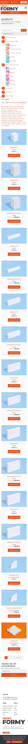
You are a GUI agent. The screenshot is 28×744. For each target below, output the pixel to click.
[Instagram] (22, 2)
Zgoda (8, 741)
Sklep (12, 22)
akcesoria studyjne (18, 106)
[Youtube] (24, 2)
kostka (9, 113)
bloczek (3, 108)
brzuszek (16, 108)
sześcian (13, 122)
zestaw (13, 124)
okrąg (19, 115)
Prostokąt (11, 118)
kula (16, 113)
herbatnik (18, 111)
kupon (20, 113)
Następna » (19, 657)
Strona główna (5, 22)
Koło (13, 113)
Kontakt (16, 714)
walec (9, 124)
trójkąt (19, 122)
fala (16, 110)
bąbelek (21, 108)
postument (4, 118)
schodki (3, 122)
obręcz (14, 115)
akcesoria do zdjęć (6, 106)
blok (8, 108)
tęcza (23, 122)
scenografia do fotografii (15, 120)
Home (15, 706)
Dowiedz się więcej (14, 221)
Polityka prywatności (17, 741)
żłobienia (6, 125)
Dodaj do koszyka (14, 155)
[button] (25, 7)
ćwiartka (18, 124)
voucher (3, 124)
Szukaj (23, 30)
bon (11, 108)
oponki (23, 115)
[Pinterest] (26, 2)
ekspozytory (10, 110)
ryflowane (4, 120)
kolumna (4, 113)
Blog (15, 712)
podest (15, 117)
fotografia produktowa (8, 111)
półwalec (17, 118)
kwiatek (9, 115)
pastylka (3, 117)
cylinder (3, 110)
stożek (9, 122)
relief (22, 118)
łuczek (24, 124)
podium (20, 117)
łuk (2, 125)
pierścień (9, 117)
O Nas (15, 710)
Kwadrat (3, 115)
